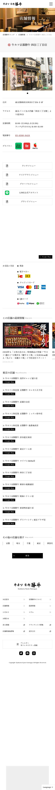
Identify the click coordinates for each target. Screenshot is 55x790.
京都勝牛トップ (9, 35)
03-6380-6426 (22, 135)
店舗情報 (21, 35)
